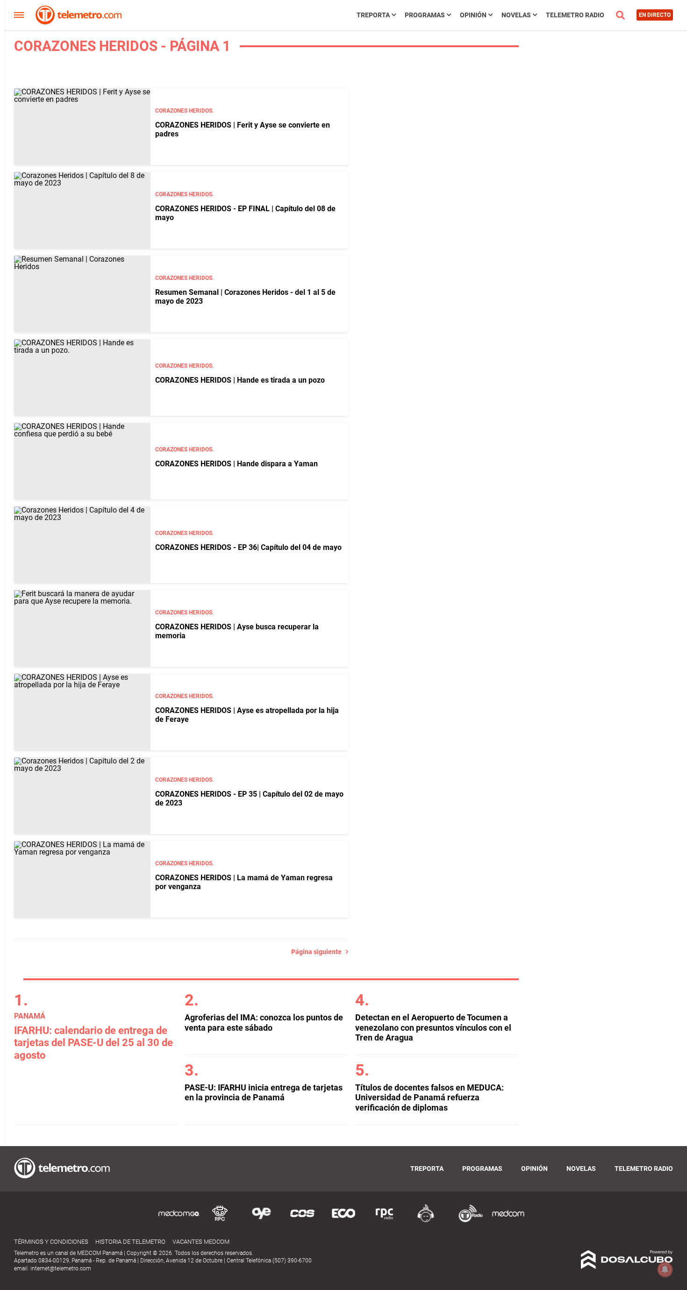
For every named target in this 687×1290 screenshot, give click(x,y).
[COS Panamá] (302, 1220)
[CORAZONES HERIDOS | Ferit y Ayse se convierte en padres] (82, 126)
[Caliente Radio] (425, 1220)
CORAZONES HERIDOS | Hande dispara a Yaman (236, 463)
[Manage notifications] (665, 1269)
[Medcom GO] (179, 1220)
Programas (425, 15)
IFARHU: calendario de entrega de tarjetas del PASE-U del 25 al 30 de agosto (93, 1043)
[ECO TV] (343, 1220)
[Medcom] (508, 1220)
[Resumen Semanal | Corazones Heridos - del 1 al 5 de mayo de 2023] (82, 294)
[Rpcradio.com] (384, 1220)
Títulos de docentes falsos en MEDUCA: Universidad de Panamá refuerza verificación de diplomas (429, 1097)
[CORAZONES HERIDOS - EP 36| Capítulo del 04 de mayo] (82, 544)
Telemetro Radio (575, 15)
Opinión (473, 15)
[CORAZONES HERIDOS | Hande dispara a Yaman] (82, 461)
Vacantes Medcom (200, 1241)
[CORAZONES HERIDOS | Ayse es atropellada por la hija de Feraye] (82, 712)
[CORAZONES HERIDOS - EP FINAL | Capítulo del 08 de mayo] (82, 210)
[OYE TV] (261, 1220)
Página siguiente (318, 951)
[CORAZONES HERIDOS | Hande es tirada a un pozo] (82, 377)
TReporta (373, 15)
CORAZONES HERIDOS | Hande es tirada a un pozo (240, 380)
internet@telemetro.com (60, 1268)
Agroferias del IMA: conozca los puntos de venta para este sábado (264, 1022)
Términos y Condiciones (51, 1241)
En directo (655, 15)
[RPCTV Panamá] (220, 1220)
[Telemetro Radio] (466, 1220)
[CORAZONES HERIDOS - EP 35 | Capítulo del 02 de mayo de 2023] (82, 795)
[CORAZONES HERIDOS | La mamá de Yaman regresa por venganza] (82, 879)
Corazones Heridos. (184, 110)
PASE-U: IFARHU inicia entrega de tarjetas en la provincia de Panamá (264, 1093)
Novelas (516, 15)
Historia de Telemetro (130, 1241)
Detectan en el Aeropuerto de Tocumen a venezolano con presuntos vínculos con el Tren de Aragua (433, 1027)
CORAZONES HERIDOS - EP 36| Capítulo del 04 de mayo (248, 547)
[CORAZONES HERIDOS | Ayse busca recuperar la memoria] (82, 628)
